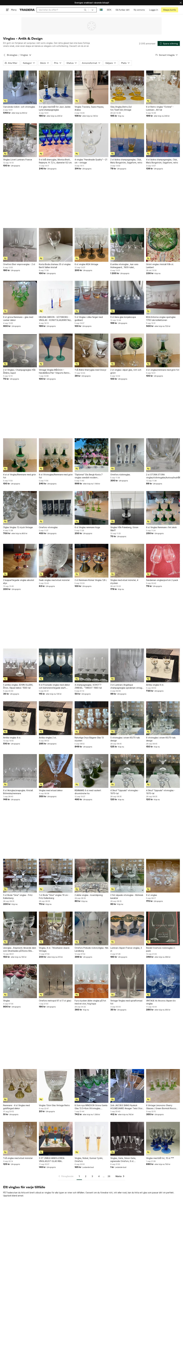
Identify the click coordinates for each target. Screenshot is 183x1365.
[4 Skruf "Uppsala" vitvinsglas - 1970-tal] (127, 771)
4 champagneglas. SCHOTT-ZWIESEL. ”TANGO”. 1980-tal (88, 686)
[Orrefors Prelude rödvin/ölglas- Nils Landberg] (91, 928)
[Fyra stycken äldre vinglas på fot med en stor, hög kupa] (91, 981)
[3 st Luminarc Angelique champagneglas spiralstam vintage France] (127, 665)
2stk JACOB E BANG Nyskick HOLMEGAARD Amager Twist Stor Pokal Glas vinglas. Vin (126, 1107)
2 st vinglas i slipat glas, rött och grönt (125, 371)
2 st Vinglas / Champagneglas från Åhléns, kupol (19, 371)
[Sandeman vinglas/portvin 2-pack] (163, 561)
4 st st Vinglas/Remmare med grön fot (19, 476)
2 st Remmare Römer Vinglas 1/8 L (91, 580)
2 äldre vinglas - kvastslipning (89, 895)
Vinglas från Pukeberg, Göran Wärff (124, 529)
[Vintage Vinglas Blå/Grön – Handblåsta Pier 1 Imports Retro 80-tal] (56, 350)
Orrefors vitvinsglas (48, 527)
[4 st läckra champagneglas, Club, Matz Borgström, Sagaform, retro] (163, 140)
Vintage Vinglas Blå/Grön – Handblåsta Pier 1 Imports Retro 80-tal (54, 371)
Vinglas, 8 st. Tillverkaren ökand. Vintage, (54, 949)
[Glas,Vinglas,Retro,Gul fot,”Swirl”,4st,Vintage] (127, 87)
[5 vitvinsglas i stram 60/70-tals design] (127, 718)
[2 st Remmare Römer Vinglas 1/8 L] (91, 561)
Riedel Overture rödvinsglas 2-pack (160, 949)
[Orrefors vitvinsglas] (56, 508)
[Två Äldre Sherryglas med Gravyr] (91, 350)
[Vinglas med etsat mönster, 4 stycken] (127, 561)
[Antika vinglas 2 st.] (56, 718)
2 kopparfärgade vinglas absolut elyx (18, 581)
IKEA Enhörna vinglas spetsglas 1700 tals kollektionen (161, 318)
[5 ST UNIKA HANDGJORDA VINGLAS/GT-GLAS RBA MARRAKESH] (56, 1139)
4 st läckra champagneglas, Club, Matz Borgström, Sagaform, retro (162, 161)
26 (109, 1176)
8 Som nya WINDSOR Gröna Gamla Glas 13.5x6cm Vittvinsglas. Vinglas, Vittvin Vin (91, 1107)
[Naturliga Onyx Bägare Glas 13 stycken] (91, 718)
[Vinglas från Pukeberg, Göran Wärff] (127, 508)
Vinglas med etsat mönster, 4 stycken (124, 581)
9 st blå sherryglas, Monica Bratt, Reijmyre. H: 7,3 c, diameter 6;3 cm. (55, 161)
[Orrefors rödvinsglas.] (127, 455)
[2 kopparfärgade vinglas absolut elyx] (20, 561)
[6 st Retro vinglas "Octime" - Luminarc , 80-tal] (163, 87)
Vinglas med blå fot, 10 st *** (160, 1158)
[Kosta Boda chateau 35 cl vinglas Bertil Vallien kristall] (56, 245)
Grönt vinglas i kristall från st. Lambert (160, 265)
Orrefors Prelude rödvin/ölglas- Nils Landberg (91, 949)
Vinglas (6, 1000)
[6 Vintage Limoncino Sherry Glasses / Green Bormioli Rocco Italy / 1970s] (163, 1086)
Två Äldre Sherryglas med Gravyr (90, 370)
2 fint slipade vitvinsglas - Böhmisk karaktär (126, 896)
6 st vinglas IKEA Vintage (86, 264)
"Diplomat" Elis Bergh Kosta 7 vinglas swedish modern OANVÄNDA (89, 476)
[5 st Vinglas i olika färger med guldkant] (91, 298)
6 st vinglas (151, 895)
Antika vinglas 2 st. (48, 737)
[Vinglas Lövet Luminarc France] (20, 140)
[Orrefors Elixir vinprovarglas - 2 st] (20, 245)
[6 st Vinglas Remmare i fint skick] (163, 508)
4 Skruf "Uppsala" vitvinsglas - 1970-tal (124, 792)
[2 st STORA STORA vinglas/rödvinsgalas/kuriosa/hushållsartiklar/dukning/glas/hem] (163, 455)
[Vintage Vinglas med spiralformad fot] (127, 981)
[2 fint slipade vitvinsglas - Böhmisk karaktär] (127, 876)
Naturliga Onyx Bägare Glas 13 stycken (89, 739)
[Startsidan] (27, 9)
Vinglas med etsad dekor (51, 790)
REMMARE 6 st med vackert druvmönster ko (88, 792)
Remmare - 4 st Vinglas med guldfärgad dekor (16, 1107)
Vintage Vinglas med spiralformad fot (126, 1002)
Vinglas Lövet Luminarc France (17, 159)
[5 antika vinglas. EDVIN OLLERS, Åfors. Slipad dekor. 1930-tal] (20, 665)
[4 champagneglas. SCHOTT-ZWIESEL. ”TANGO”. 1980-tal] (91, 665)
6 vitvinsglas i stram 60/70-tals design (161, 739)
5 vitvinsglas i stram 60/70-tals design (125, 739)
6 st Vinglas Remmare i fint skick (161, 527)
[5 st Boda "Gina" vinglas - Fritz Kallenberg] (20, 876)
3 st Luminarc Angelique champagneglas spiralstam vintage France (126, 686)
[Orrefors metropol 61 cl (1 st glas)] (56, 981)
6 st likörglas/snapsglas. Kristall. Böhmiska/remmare (18, 792)
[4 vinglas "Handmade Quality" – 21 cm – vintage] (91, 140)
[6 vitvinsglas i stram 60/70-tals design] (163, 718)
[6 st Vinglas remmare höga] (91, 508)
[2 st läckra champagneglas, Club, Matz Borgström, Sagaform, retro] (127, 140)
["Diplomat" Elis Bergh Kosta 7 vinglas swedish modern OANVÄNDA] (91, 455)
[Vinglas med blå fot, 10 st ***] (163, 1139)
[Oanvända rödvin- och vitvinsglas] (20, 87)
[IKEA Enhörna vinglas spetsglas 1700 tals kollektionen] (163, 298)
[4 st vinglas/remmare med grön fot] (163, 350)
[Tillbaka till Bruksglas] (4, 55)
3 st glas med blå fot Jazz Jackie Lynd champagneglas (54, 108)
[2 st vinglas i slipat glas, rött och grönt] (127, 350)
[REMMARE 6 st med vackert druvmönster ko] (91, 771)
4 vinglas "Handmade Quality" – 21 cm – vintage (91, 161)
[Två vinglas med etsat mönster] (20, 1139)
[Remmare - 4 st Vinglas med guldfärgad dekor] (20, 1086)
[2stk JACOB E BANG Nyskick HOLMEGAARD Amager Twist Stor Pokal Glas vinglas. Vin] (127, 1086)
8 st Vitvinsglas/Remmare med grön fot (56, 476)
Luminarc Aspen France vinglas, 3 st (126, 949)
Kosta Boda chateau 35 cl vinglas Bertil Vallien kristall (55, 265)
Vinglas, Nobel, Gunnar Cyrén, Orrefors (89, 1159)
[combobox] (62, 9)
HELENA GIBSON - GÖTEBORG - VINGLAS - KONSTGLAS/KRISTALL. (55, 318)
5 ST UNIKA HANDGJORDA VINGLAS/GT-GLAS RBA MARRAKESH (51, 1160)
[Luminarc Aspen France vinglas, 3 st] (127, 928)
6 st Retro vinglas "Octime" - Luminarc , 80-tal (160, 108)
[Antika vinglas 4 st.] (20, 718)
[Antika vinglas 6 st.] (163, 665)
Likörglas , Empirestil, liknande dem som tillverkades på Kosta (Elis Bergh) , (19, 949)
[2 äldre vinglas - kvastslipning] (91, 876)
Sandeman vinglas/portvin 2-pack (162, 580)
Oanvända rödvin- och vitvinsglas (19, 107)
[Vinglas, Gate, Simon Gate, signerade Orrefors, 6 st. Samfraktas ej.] (127, 1139)
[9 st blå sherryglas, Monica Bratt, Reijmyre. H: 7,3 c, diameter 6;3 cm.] (56, 140)
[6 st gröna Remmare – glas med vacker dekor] (20, 298)
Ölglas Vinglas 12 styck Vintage (18, 527)
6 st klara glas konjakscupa (123, 317)
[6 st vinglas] (163, 876)
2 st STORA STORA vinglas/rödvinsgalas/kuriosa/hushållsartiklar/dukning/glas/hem (163, 476)
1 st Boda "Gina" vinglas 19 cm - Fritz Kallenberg (54, 896)
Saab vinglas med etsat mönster (54, 580)
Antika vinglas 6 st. (155, 685)
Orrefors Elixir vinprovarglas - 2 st (19, 264)
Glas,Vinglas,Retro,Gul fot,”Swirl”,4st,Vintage (121, 108)
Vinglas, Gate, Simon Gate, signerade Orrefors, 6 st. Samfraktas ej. (123, 1160)
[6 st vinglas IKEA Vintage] (91, 245)
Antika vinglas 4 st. (12, 737)
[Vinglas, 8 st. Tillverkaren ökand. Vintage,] (56, 928)
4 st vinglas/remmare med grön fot (162, 370)
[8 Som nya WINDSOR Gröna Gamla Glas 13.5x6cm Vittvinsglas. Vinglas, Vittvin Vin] (91, 1086)
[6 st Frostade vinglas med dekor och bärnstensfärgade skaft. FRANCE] (56, 665)
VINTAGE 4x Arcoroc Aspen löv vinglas (161, 1002)
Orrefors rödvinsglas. (120, 474)
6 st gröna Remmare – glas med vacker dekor (18, 318)
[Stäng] (180, 2)
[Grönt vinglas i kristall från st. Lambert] (163, 245)
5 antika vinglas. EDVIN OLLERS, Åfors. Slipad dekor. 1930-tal (18, 686)
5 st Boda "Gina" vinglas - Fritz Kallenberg (17, 896)
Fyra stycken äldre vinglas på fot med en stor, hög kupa (90, 1002)
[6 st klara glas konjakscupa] (127, 298)
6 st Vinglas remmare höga (87, 527)
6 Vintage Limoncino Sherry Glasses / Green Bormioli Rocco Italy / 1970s (161, 1107)
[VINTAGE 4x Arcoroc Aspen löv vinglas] (163, 981)
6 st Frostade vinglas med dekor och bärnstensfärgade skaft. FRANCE (54, 686)
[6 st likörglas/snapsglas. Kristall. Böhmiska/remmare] (20, 771)
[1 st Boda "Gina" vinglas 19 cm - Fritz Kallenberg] (56, 876)
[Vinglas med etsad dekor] (56, 771)
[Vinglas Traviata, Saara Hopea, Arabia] (91, 87)
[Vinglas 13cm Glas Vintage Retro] (56, 1086)
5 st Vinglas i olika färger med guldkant (89, 318)
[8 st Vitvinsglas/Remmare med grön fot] (56, 455)
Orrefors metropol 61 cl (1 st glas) (55, 1000)
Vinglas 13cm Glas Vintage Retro (54, 1105)
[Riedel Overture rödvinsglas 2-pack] (163, 928)
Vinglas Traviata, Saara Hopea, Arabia (89, 108)
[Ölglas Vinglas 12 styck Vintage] (20, 508)
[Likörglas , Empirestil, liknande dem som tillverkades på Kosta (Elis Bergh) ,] (20, 928)
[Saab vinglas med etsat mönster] (56, 561)
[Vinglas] (20, 981)
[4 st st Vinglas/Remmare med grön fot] (20, 455)
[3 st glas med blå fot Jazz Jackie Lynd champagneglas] (56, 87)
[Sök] (85, 9)
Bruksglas (12, 55)
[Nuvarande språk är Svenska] (101, 9)
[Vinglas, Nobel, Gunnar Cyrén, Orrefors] (91, 1139)
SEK (109, 10)
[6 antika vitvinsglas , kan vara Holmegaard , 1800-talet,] (127, 245)
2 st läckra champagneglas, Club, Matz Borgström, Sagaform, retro (126, 161)
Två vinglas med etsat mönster (18, 1158)
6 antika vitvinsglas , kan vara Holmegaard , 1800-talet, (124, 265)
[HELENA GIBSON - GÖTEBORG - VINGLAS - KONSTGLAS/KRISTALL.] (56, 298)
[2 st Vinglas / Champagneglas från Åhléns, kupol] (20, 350)
